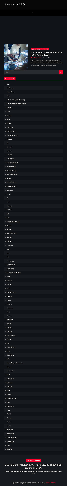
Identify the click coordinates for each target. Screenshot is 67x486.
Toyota (9, 418)
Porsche (9, 331)
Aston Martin (11, 92)
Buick (8, 119)
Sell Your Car (11, 371)
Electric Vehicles (11, 182)
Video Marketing (12, 437)
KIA (8, 257)
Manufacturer (11, 292)
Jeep (8, 253)
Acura (8, 84)
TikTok (9, 414)
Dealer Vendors (11, 170)
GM (8, 214)
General (9, 206)
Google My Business (13, 221)
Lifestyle (9, 280)
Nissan (9, 324)
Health (9, 225)
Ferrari (9, 194)
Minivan (9, 316)
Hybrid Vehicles (11, 233)
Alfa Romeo (10, 88)
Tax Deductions (11, 398)
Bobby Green (37, 58)
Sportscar (10, 382)
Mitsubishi (10, 320)
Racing (9, 339)
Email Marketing (12, 186)
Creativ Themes (50, 483)
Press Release (11, 335)
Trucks (9, 426)
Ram (8, 343)
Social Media (10, 379)
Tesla (8, 410)
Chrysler (9, 151)
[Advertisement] (33, 28)
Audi (8, 96)
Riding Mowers (11, 347)
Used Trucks (10, 434)
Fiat (8, 198)
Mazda (9, 300)
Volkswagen (10, 441)
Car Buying (10, 127)
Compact (9, 155)
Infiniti (9, 241)
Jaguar (9, 249)
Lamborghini (11, 265)
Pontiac (9, 327)
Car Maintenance (12, 135)
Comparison (10, 159)
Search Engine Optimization (15, 363)
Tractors (9, 422)
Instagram (10, 245)
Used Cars (10, 430)
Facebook (10, 190)
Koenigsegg (10, 261)
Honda (9, 229)
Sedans (9, 367)
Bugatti (9, 115)
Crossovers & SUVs (12, 163)
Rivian (8, 351)
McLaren (9, 304)
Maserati (9, 296)
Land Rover (10, 269)
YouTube (9, 449)
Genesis (9, 210)
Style (8, 390)
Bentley (9, 108)
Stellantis (9, 386)
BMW (8, 111)
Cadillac (9, 123)
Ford (8, 202)
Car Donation (11, 131)
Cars (8, 143)
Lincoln (9, 284)
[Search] (61, 72)
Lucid (8, 288)
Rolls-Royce (10, 355)
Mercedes (10, 308)
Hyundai (9, 237)
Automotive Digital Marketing (16, 100)
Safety (9, 359)
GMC (8, 217)
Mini (8, 312)
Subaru (9, 394)
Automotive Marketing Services (40, 49)
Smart (8, 375)
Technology (10, 406)
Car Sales (9, 139)
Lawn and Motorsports (14, 272)
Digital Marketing (12, 174)
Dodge (9, 178)
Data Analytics (11, 166)
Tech (8, 402)
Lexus (8, 276)
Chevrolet (10, 147)
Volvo (8, 445)
